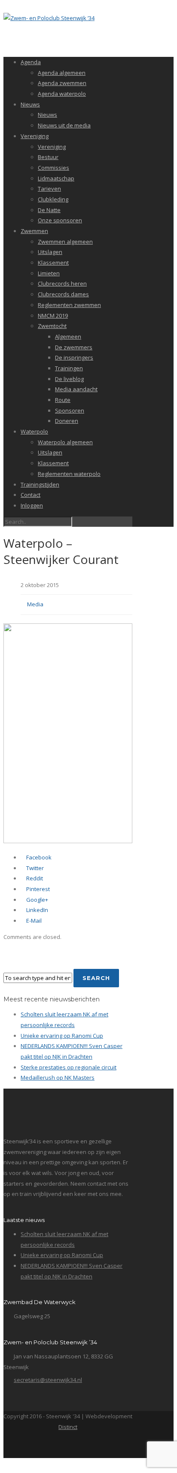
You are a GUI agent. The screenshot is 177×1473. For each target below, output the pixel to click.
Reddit (34, 878)
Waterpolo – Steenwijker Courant (61, 551)
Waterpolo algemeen (65, 442)
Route (62, 400)
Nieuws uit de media (64, 125)
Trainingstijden (40, 484)
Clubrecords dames (63, 294)
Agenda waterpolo (62, 93)
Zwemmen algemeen (65, 241)
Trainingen (69, 368)
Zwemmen (34, 231)
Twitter (34, 868)
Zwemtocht (52, 326)
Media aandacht (76, 389)
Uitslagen (50, 252)
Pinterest (37, 889)
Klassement (53, 262)
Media (35, 604)
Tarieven (49, 188)
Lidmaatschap (56, 178)
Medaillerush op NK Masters (58, 1077)
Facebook (38, 857)
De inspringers (74, 357)
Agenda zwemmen (62, 83)
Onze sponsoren (60, 220)
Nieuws (30, 104)
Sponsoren (69, 410)
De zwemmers (73, 347)
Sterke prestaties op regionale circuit (68, 1067)
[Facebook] (67, 1446)
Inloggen (32, 505)
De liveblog (69, 379)
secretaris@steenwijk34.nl (48, 1380)
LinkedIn (36, 910)
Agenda (31, 62)
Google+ (36, 899)
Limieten (49, 273)
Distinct (67, 1427)
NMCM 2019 (53, 315)
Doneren (66, 421)
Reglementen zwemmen (69, 305)
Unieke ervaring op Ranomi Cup (62, 1035)
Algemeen (68, 336)
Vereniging (35, 136)
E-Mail (33, 920)
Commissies (53, 167)
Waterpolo (34, 431)
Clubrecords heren (62, 283)
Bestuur (48, 157)
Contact (30, 495)
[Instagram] (86, 1446)
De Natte (49, 210)
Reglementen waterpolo (69, 474)
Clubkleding (53, 199)
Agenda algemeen (61, 73)
